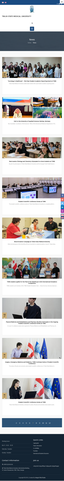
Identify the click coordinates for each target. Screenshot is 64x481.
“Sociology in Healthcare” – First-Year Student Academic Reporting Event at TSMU (32, 81)
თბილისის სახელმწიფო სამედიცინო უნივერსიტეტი (46, 466)
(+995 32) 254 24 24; (8, 464)
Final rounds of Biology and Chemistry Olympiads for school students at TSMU (32, 161)
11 (46, 423)
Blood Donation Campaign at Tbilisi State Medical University (32, 241)
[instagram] (62, 211)
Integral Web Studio (40, 477)
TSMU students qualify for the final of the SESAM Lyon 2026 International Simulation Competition (32, 282)
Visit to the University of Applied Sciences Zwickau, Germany (32, 121)
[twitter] (62, 203)
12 (49, 423)
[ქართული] (3, 2)
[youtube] (62, 199)
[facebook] (62, 196)
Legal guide (36, 443)
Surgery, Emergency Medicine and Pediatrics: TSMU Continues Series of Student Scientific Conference (32, 362)
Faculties (35, 451)
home (29, 43)
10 (43, 423)
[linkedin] (62, 207)
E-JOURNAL (36, 448)
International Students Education (41, 453)
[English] (6, 2)
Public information (37, 445)
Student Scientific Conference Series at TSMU (32, 201)
